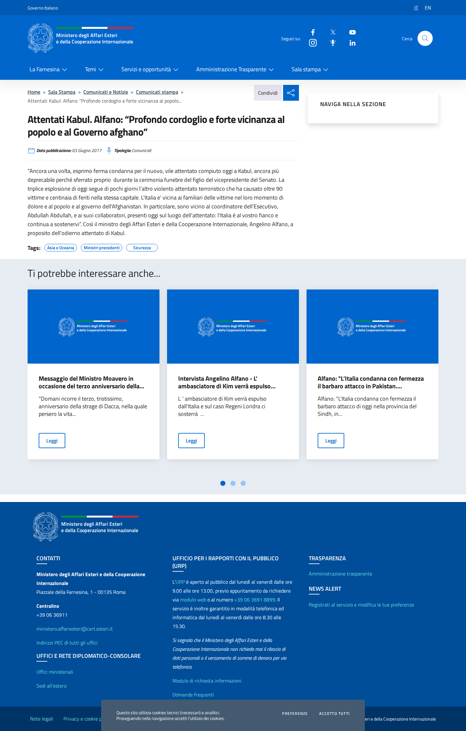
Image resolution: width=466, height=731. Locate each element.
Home (34, 92)
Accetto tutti (334, 713)
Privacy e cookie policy (87, 718)
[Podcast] (330, 42)
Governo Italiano (43, 7)
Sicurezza (142, 246)
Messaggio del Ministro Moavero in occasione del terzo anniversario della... (91, 382)
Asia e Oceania (60, 246)
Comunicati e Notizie (105, 92)
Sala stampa (306, 69)
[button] (425, 38)
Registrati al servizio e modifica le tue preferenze (361, 604)
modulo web (193, 599)
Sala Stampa (61, 92)
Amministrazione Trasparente (231, 69)
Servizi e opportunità (146, 69)
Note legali (41, 718)
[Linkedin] (350, 42)
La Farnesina (44, 69)
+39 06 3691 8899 (254, 599)
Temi (90, 69)
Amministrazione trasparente (340, 573)
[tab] (222, 483)
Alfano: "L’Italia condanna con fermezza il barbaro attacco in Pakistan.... (371, 382)
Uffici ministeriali (54, 672)
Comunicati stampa (157, 92)
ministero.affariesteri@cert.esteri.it (74, 628)
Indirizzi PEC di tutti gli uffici (67, 642)
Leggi (52, 440)
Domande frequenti (193, 694)
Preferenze (295, 713)
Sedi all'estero (51, 686)
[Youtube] (350, 32)
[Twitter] (330, 32)
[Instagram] (310, 42)
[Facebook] (310, 32)
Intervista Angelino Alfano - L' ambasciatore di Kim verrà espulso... (226, 382)
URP (180, 582)
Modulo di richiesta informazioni (207, 680)
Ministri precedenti (102, 246)
